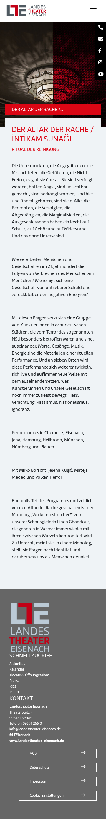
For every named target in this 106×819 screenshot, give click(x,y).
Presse (14, 680)
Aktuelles (17, 663)
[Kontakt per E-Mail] (100, 39)
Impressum (38, 781)
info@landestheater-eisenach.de (35, 729)
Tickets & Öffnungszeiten (29, 675)
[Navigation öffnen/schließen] (93, 11)
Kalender (16, 669)
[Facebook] (100, 51)
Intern (14, 692)
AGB (33, 753)
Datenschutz (39, 767)
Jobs (12, 686)
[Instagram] (100, 63)
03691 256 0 (32, 723)
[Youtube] (100, 74)
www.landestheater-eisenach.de (36, 740)
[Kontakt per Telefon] (100, 27)
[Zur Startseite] (42, 10)
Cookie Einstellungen (47, 795)
